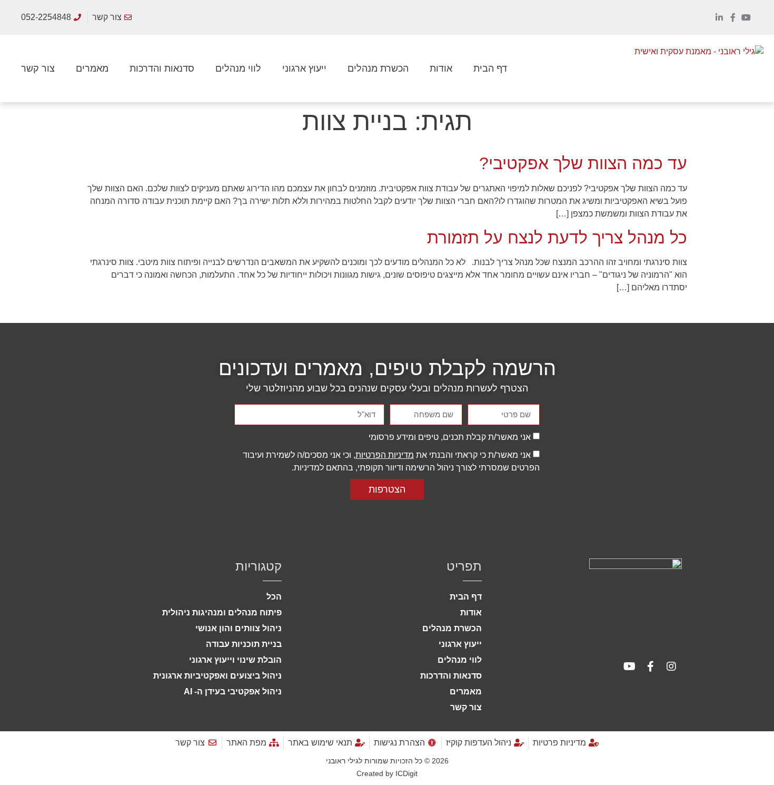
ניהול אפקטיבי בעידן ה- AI (233, 691)
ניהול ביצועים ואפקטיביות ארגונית (217, 675)
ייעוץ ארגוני (304, 68)
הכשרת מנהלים (378, 68)
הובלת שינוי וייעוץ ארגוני (235, 659)
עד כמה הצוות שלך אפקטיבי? (583, 163)
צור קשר (38, 68)
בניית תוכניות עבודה (244, 644)
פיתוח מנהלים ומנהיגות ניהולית (222, 612)
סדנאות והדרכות (162, 68)
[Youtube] (746, 17)
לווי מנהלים (238, 68)
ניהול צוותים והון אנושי (238, 628)
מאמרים (92, 68)
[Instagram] (671, 666)
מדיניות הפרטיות (384, 454)
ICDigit (406, 773)
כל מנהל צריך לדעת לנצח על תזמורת (557, 237)
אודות (441, 68)
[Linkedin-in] (719, 17)
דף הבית (490, 68)
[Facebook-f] (733, 17)
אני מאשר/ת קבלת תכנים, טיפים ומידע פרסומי (450, 437)
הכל (274, 596)
